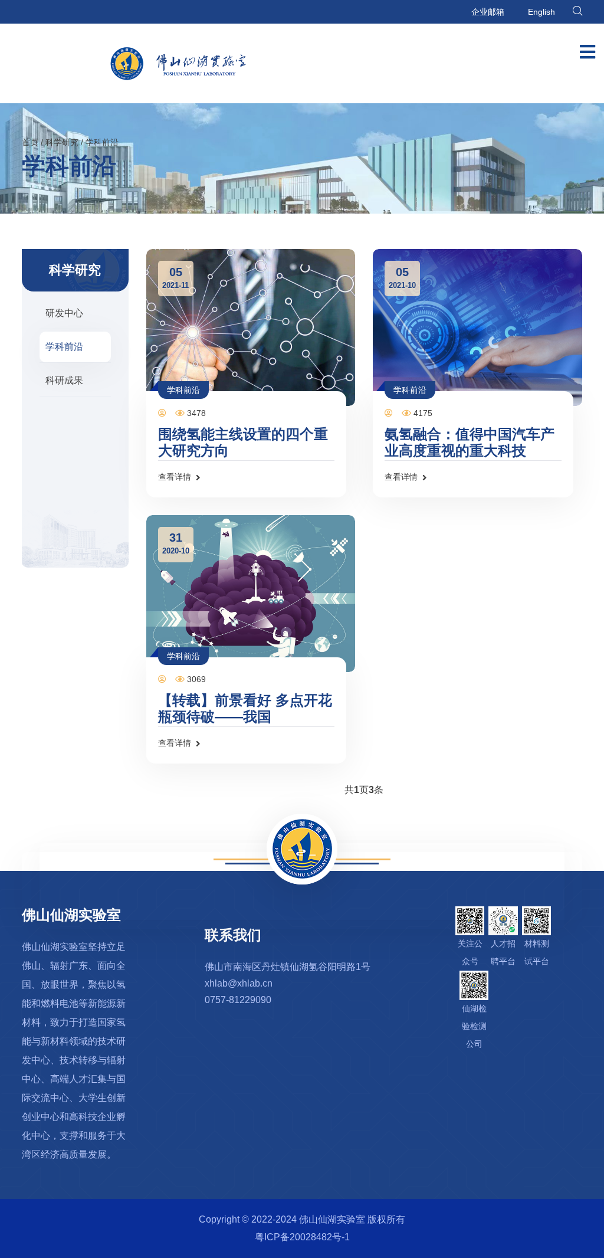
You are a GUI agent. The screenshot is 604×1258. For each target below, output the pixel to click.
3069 (195, 679)
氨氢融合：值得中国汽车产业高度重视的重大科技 (469, 442)
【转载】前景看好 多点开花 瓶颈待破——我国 (245, 708)
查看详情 (174, 476)
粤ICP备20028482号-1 (302, 1237)
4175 (421, 413)
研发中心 (64, 313)
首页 (30, 142)
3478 (195, 413)
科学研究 (61, 142)
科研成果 (64, 380)
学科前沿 (102, 142)
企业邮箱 (487, 12)
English (541, 12)
